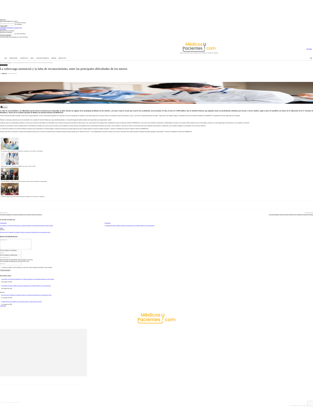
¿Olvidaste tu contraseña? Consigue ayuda (11, 27)
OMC (1, 228)
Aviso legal (3, 29)
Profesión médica (7, 62)
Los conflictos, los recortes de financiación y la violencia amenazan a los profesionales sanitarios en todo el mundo (26, 225)
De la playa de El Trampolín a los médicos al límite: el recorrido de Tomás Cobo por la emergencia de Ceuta (25, 232)
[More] (46, 77)
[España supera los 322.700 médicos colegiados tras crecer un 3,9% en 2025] (10, 164)
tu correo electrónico (20, 33)
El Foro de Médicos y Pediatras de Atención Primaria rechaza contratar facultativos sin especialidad (24, 181)
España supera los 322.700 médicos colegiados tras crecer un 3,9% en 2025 (18, 166)
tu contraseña (18, 24)
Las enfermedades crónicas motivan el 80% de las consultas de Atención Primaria (291, 214)
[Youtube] (312, 39)
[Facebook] (301, 39)
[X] (310, 39)
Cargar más (3, 305)
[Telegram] (308, 39)
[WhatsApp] (28, 77)
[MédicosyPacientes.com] (199, 47)
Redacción (4, 73)
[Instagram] (303, 39)
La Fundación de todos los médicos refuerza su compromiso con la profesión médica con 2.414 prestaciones (129, 225)
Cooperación (3, 223)
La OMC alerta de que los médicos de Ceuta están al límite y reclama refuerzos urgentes (21, 301)
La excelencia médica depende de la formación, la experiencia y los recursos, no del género (22, 151)
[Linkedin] (305, 39)
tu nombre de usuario (20, 22)
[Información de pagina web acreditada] (156, 392)
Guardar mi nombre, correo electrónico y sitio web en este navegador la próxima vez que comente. (27, 267)
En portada (107, 223)
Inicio (1, 62)
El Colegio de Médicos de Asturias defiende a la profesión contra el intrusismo (21, 214)
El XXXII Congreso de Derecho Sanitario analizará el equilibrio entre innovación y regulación (23, 196)
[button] (311, 58)
